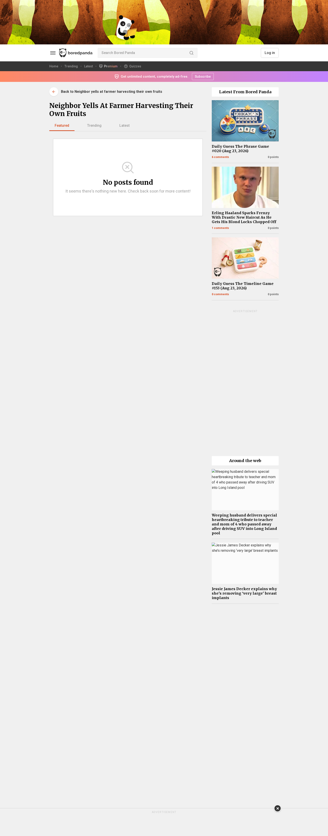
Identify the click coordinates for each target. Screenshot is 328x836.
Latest (124, 125)
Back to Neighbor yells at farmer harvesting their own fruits (111, 91)
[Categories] (52, 52)
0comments (220, 294)
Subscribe (203, 77)
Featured (62, 125)
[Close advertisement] (277, 808)
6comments (220, 157)
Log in (270, 53)
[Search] (191, 53)
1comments (220, 228)
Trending (94, 125)
